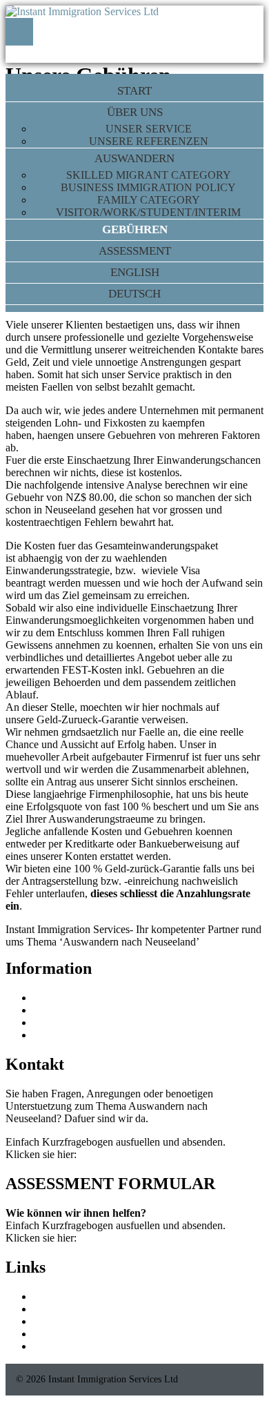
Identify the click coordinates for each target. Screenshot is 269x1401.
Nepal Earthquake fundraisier (97, 1010)
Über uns (135, 112)
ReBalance (57, 1296)
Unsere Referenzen (148, 141)
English (134, 272)
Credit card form (69, 997)
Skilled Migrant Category (148, 175)
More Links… (64, 1346)
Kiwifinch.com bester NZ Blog (101, 1309)
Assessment (135, 250)
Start (134, 90)
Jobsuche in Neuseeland (85, 1022)
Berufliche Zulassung (79, 1035)
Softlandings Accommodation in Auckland (125, 1321)
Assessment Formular (126, 1154)
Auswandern (134, 158)
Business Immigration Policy (148, 187)
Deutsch (134, 293)
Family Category (148, 200)
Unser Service (149, 129)
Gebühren (135, 229)
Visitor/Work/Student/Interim (148, 212)
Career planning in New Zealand (104, 1334)
